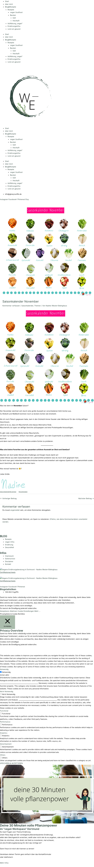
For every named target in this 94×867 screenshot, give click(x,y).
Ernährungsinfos (14, 26)
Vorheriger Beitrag (8, 498)
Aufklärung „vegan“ (15, 23)
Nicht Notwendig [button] (6, 691)
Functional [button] (4, 711)
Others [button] (2, 755)
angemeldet (15, 510)
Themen (37, 306)
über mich (9, 4)
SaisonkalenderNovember (8, 492)
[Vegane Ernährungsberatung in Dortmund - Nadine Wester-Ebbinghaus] (28, 569)
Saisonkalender (27, 306)
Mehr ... (37, 611)
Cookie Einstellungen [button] (26, 611)
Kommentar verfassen (11, 306)
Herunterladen (23, 492)
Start (7, 1)
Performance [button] (5, 722)
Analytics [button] (3, 733)
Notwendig (6, 672)
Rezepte (11, 10)
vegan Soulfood (16, 12)
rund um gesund (14, 29)
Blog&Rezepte (10, 7)
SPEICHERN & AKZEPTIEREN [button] (11, 763)
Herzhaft (16, 21)
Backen (13, 15)
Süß (14, 18)
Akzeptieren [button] (4, 611)
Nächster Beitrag (86, 498)
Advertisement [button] (6, 744)
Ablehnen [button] (13, 611)
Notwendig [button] (4, 669)
